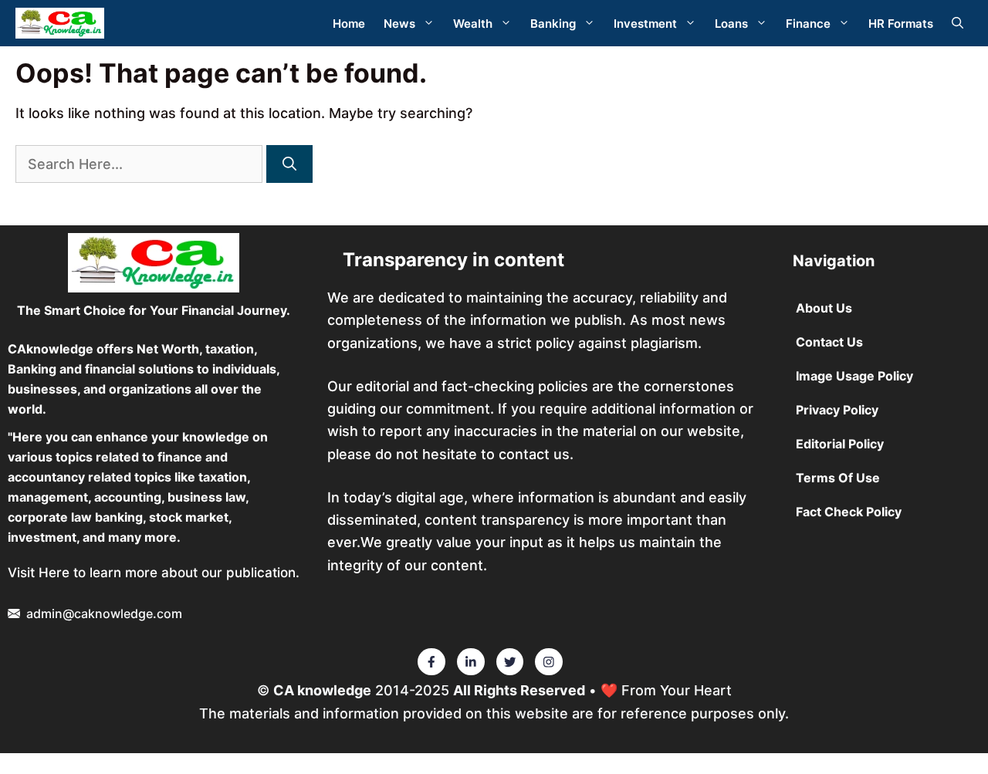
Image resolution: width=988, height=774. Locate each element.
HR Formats (900, 23)
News (399, 23)
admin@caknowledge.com (104, 613)
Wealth (472, 23)
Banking (553, 23)
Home (349, 23)
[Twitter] (431, 662)
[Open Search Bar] (957, 23)
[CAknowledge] (59, 23)
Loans (731, 23)
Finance (808, 23)
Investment (645, 23)
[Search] (289, 164)
